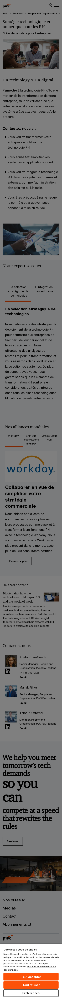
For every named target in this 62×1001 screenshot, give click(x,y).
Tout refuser (31, 985)
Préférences (31, 993)
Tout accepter (31, 976)
